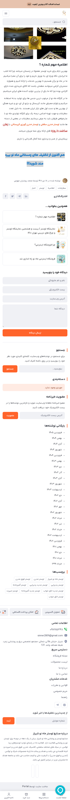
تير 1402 (58, 523)
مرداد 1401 (57, 558)
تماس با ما (61, 674)
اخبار (34, 188)
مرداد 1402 (57, 518)
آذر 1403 (58, 472)
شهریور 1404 (56, 449)
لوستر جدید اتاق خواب (53, 590)
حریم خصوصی (60, 691)
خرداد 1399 (57, 563)
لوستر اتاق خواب (56, 596)
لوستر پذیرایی (57, 585)
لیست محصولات (59, 662)
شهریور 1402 (56, 512)
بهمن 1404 (57, 438)
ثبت (9, 720)
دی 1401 (58, 552)
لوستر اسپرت (12, 590)
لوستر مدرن (39, 579)
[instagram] (64, 705)
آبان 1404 (57, 443)
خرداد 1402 (57, 529)
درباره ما (63, 668)
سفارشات (62, 188)
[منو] (6, 13)
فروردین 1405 (55, 432)
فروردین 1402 (55, 541)
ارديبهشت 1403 (54, 489)
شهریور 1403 (56, 483)
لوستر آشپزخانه (19, 585)
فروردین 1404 (55, 455)
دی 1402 (58, 495)
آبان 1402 (57, 501)
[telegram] (57, 705)
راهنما (64, 697)
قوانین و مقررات (59, 685)
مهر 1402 (58, 506)
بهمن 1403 (57, 461)
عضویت (10, 415)
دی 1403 (58, 466)
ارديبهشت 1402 (54, 535)
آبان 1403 (57, 478)
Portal (25, 786)
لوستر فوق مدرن (22, 579)
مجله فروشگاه (60, 655)
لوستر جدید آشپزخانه (30, 590)
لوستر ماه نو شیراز (55, 579)
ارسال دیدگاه (35, 332)
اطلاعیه (51, 188)
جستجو (10, 368)
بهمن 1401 (57, 546)
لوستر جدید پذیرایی (38, 585)
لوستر (41, 188)
